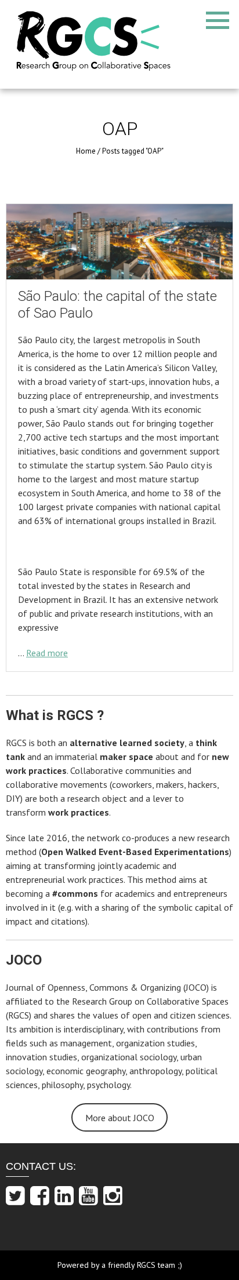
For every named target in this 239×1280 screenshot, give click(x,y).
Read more (47, 653)
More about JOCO (119, 1117)
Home (86, 151)
